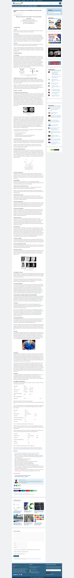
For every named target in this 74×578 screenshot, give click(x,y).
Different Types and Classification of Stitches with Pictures (56, 80)
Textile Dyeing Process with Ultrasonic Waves (23, 475)
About (16, 0)
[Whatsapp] (18, 485)
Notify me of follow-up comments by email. (21, 551)
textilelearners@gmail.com (35, 572)
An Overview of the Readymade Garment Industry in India (22, 493)
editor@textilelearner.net (35, 571)
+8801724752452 (33, 569)
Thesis (15, 492)
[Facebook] (14, 485)
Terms (31, 0)
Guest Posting (23, 0)
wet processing (40, 374)
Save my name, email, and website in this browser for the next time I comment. (27, 549)
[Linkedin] (16, 485)
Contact (19, 0)
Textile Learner (36, 577)
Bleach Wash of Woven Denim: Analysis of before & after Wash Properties (24, 494)
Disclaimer (34, 0)
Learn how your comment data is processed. (33, 558)
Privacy (28, 0)
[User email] (20, 485)
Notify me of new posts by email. (19, 553)
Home (13, 0)
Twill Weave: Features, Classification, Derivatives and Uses (56, 86)
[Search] (60, 3)
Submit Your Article (39, 0)
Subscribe (48, 572)
